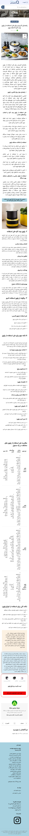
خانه (18, 15)
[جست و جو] (2, 7)
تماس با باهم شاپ (17, 793)
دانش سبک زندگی (13, 15)
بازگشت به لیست (14, 723)
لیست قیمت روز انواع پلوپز (14, 686)
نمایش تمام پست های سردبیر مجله (14, 715)
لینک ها (19, 788)
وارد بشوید (14, 733)
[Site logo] (14, 2)
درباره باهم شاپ (17, 790)
